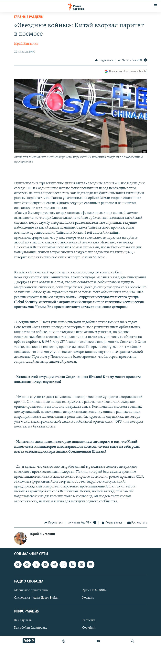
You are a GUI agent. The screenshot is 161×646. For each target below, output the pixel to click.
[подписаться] (90, 564)
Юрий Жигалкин (26, 43)
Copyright (88, 627)
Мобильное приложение (31, 590)
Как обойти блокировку (30, 627)
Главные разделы (29, 17)
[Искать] (132, 641)
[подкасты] (64, 641)
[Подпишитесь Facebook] (27, 564)
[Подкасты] (81, 564)
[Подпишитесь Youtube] (45, 564)
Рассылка (88, 620)
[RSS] (72, 564)
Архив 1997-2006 (94, 590)
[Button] (104, 60)
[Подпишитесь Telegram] (54, 564)
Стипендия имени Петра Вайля (36, 597)
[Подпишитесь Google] (18, 564)
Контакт (88, 597)
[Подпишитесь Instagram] (63, 564)
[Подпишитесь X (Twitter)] (36, 564)
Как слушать (22, 620)
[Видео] (98, 641)
